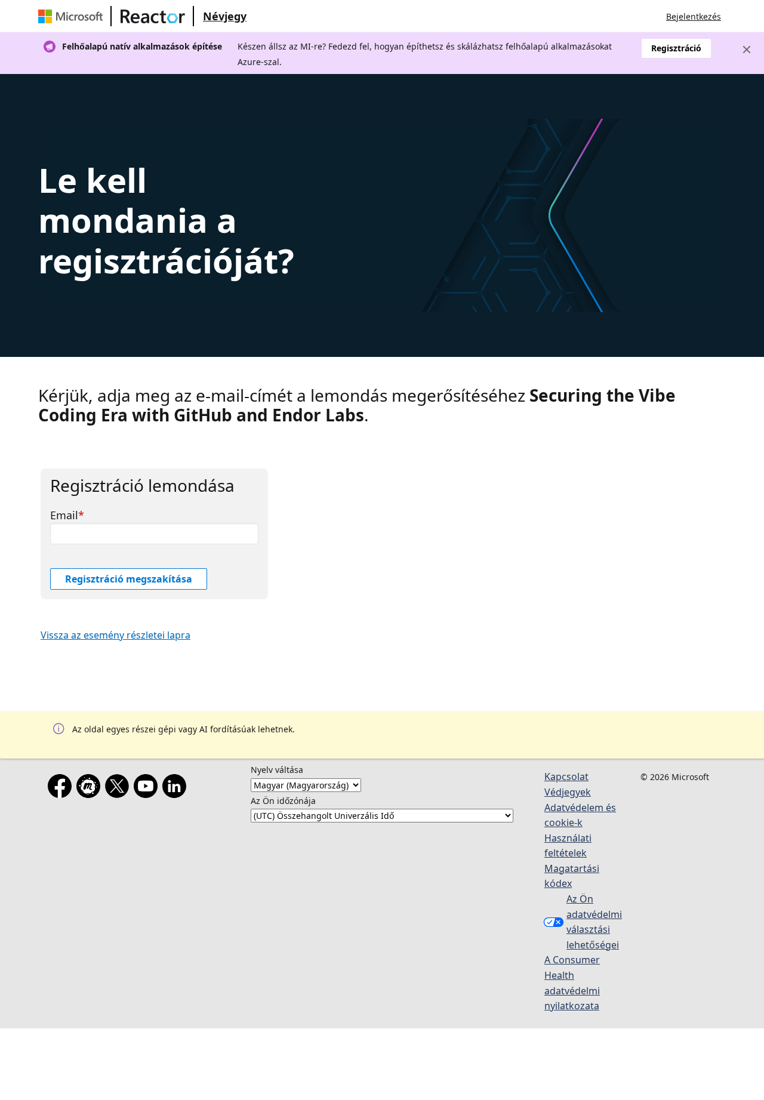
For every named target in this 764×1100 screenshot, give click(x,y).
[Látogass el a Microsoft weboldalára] (72, 16)
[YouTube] (148, 788)
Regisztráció (676, 48)
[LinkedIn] (176, 788)
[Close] (746, 49)
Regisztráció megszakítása (128, 579)
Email (64, 515)
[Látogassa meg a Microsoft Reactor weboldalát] (153, 16)
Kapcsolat (566, 776)
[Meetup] (90, 788)
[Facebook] (62, 788)
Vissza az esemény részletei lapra (115, 635)
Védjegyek (567, 792)
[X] (119, 788)
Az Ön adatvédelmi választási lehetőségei (594, 921)
